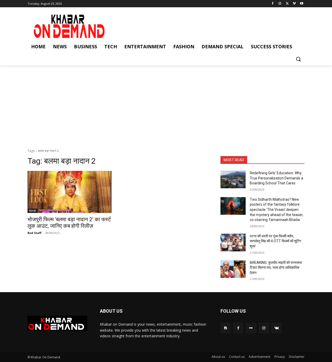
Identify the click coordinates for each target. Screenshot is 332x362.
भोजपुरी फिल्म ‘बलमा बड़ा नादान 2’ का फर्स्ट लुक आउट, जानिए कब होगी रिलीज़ (69, 222)
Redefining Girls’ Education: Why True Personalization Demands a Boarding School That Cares (276, 178)
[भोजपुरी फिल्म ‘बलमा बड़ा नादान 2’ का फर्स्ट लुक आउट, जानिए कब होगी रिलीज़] (69, 192)
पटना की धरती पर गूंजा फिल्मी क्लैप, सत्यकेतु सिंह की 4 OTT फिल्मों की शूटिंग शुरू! (275, 241)
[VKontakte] (277, 328)
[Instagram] (280, 4)
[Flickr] (251, 328)
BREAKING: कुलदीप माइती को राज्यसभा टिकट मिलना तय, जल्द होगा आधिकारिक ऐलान (276, 267)
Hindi (32, 210)
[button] (298, 59)
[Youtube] (302, 4)
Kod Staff (34, 233)
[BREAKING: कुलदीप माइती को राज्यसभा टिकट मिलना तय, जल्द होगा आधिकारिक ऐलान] (233, 269)
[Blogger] (225, 328)
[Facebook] (273, 4)
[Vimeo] (294, 4)
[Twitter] (287, 4)
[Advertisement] (166, 104)
